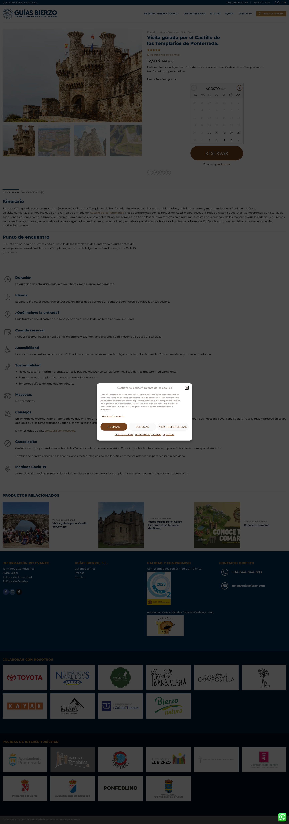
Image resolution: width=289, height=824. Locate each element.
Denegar (142, 426)
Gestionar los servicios (113, 416)
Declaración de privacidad (148, 434)
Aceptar (114, 426)
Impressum (168, 434)
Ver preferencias (173, 426)
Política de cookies (124, 434)
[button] (187, 388)
